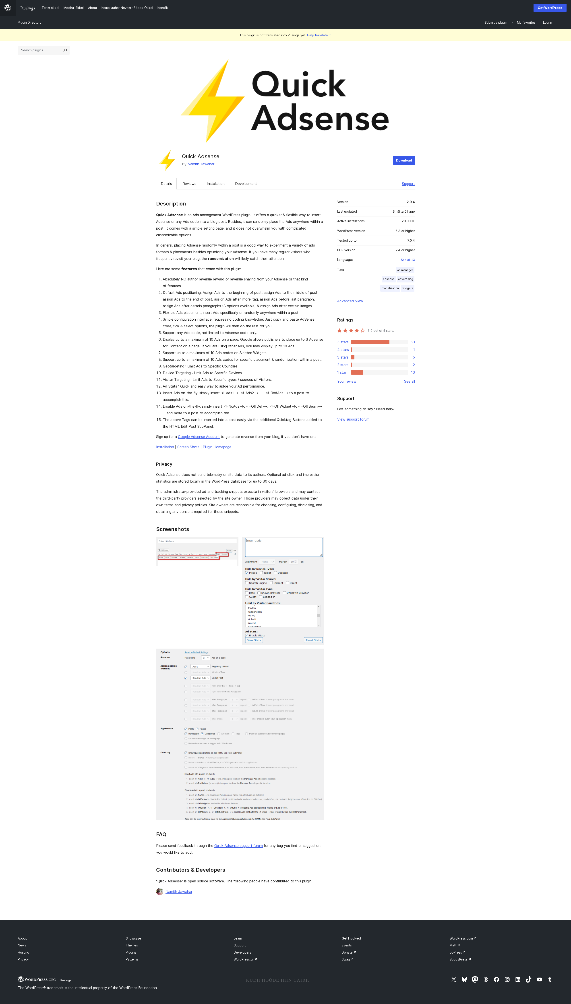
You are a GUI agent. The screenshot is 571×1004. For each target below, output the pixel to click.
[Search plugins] (65, 50)
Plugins (131, 952)
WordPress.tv (245, 959)
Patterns (132, 959)
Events (347, 945)
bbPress (458, 952)
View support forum (353, 419)
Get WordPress (550, 8)
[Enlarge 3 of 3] (318, 654)
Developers (242, 952)
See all (409, 381)
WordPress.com (463, 938)
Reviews (189, 183)
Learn (238, 938)
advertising (405, 279)
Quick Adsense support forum (238, 845)
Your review (346, 381)
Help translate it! (319, 35)
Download (404, 160)
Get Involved (351, 938)
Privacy (23, 959)
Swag (348, 959)
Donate (349, 952)
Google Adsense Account (199, 436)
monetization (390, 288)
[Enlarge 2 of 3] (318, 543)
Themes (132, 945)
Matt (455, 945)
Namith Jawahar (201, 164)
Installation (216, 183)
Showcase (133, 938)
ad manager (405, 270)
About (22, 938)
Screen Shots (188, 447)
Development (246, 183)
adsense (389, 279)
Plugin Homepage (217, 447)
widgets (407, 288)
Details (166, 183)
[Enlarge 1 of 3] (232, 543)
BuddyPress (460, 959)
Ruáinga (66, 980)
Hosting (23, 952)
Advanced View (350, 301)
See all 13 (408, 259)
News (22, 945)
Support (408, 183)
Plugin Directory (29, 22)
